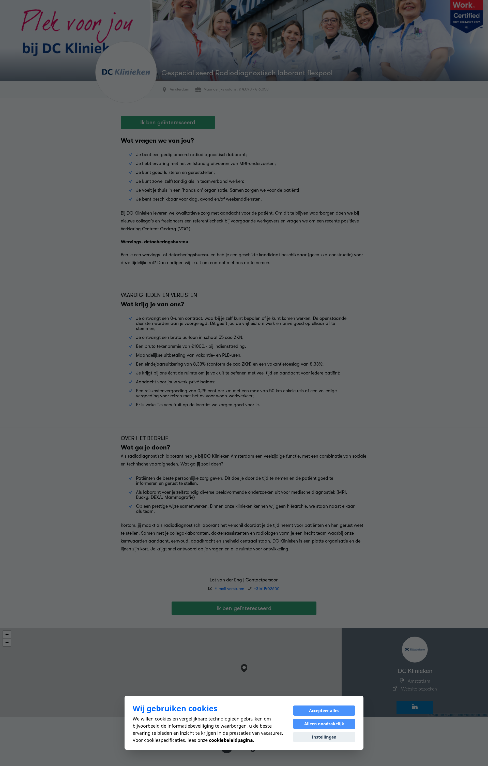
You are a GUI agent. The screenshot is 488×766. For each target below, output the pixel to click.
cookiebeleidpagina (231, 740)
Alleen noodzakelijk (324, 724)
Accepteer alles (324, 710)
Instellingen (324, 737)
